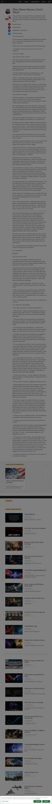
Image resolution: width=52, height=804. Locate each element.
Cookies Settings (5, 801)
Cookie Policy (37, 798)
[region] (26, 800)
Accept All (37, 801)
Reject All (46, 801)
